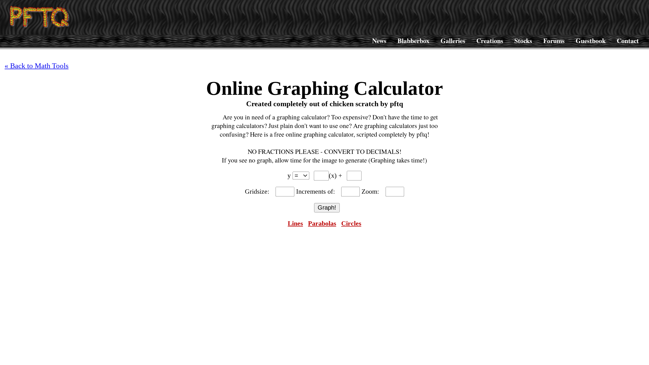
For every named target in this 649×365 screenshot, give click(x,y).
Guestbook (591, 40)
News (379, 40)
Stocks (523, 40)
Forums (554, 40)
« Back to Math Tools (36, 66)
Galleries (453, 40)
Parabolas (322, 223)
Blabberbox (413, 40)
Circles (351, 223)
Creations (489, 40)
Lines (295, 223)
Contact (628, 40)
